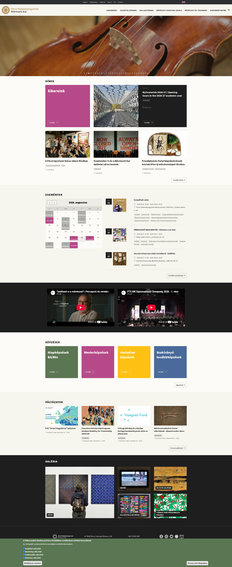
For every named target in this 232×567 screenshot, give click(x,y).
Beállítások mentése (32, 563)
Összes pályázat (176, 448)
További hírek (178, 180)
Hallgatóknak (147, 10)
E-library (120, 2)
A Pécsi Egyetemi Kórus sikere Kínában (66, 160)
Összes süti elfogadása (197, 563)
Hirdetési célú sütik (33, 558)
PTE (115, 2)
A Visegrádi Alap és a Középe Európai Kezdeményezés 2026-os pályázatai (133, 431)
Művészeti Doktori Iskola (169, 10)
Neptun (85, 2)
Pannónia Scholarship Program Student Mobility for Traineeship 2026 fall (97, 431)
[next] (54, 202)
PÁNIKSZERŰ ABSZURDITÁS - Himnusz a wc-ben (155, 229)
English (182, 2)
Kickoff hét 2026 (141, 200)
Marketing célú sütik (33, 552)
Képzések (179, 385)
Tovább (52, 122)
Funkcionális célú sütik (34, 555)
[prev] (49, 202)
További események (175, 275)
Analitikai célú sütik (33, 549)
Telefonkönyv (94, 2)
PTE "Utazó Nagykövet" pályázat (60, 428)
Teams (109, 2)
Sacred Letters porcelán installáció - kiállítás (154, 253)
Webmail (102, 2)
